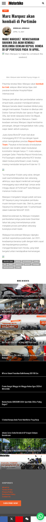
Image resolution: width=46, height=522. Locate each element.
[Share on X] (11, 519)
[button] (40, 516)
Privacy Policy (7, 492)
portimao (36, 264)
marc (11, 264)
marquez (19, 264)
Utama (18, 267)
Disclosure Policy (8, 494)
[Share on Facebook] (4, 519)
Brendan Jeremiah (21, 28)
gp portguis (27, 261)
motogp (27, 264)
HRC (5, 264)
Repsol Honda (8, 267)
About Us (5, 487)
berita (18, 261)
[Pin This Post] (19, 519)
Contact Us (6, 497)
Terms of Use (7, 490)
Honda (36, 261)
